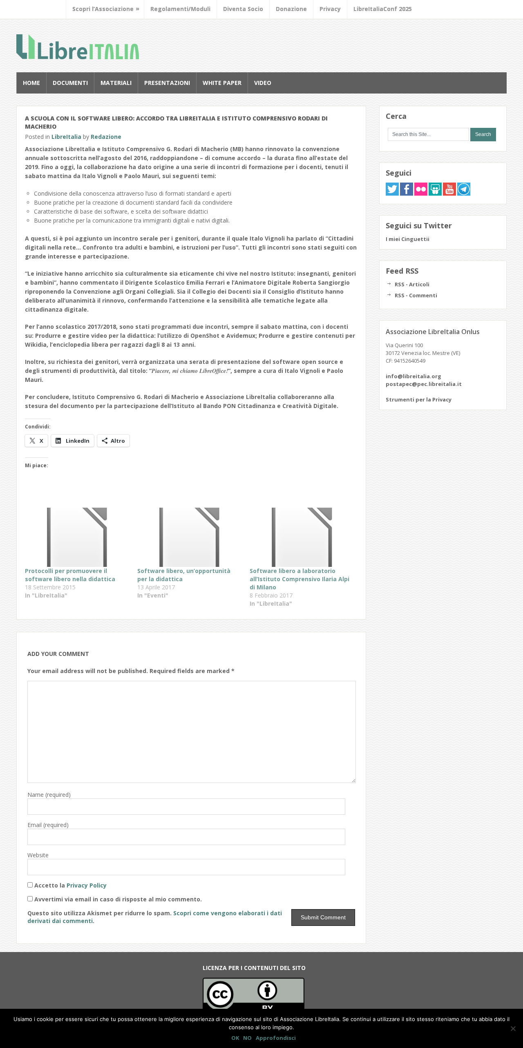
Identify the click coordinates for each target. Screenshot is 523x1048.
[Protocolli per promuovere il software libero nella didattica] (77, 537)
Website (38, 855)
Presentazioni (167, 83)
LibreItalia (77, 46)
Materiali (116, 83)
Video (262, 83)
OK (235, 1037)
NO (247, 1037)
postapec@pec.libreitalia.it (424, 384)
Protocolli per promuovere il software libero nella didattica (70, 575)
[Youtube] (449, 193)
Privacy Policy (87, 885)
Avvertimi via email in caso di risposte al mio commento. (118, 899)
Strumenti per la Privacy (418, 399)
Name (49, 794)
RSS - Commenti (416, 295)
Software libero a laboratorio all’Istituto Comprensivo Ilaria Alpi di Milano (299, 579)
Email (48, 825)
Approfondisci (276, 1037)
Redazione (106, 136)
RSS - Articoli (412, 284)
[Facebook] (406, 193)
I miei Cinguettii (407, 239)
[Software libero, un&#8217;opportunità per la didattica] (189, 537)
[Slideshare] (435, 193)
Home (31, 83)
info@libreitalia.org (413, 376)
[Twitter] (392, 193)
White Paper (222, 83)
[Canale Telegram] (463, 193)
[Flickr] (420, 193)
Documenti (70, 83)
